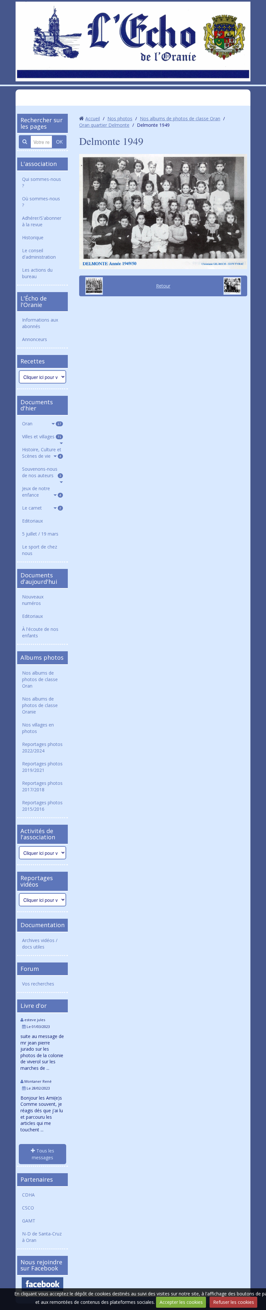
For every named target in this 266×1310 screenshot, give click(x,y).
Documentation (42, 925)
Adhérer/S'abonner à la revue (41, 221)
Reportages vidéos (36, 881)
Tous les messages (43, 1154)
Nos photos (119, 118)
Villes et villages (41, 436)
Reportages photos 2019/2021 (42, 767)
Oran (41, 423)
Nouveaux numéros (32, 600)
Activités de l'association (37, 834)
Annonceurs (34, 339)
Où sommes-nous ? (41, 201)
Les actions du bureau (37, 273)
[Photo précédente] (92, 286)
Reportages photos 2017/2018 (42, 786)
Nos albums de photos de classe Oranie (40, 705)
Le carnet (41, 508)
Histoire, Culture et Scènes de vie (41, 452)
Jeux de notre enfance (41, 491)
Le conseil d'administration (39, 253)
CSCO (28, 1208)
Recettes (32, 361)
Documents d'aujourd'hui (38, 578)
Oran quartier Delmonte (104, 125)
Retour (163, 286)
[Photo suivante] (235, 286)
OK (59, 141)
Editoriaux (32, 521)
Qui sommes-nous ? (41, 182)
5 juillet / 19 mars (40, 534)
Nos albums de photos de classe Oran (40, 679)
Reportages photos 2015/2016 (42, 805)
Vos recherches (38, 984)
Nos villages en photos (38, 728)
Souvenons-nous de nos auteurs (41, 472)
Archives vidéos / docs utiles (39, 943)
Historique (32, 237)
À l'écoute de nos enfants (40, 632)
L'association (38, 164)
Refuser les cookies (233, 1302)
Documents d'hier (36, 405)
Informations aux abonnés (40, 323)
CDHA (28, 1195)
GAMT (28, 1221)
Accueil (92, 118)
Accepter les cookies (181, 1302)
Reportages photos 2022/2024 (42, 747)
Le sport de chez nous (39, 550)
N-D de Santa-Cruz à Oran (42, 1237)
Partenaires (36, 1179)
